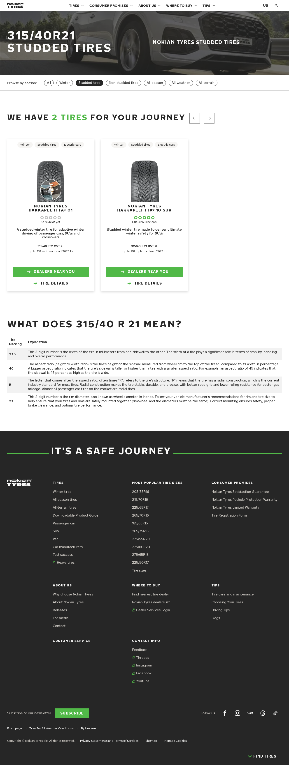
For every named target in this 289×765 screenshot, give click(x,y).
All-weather (181, 83)
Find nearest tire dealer (150, 594)
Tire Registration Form (229, 515)
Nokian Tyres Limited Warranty (235, 507)
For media (60, 618)
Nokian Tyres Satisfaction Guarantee (240, 492)
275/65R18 (140, 554)
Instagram (144, 665)
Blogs (216, 618)
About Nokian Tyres (68, 602)
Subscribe (72, 713)
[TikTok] (275, 713)
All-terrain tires (64, 507)
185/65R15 (140, 523)
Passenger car (64, 523)
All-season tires (65, 499)
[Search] (276, 5)
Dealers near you (54, 271)
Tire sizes (139, 570)
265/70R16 (140, 515)
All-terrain (207, 83)
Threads (142, 657)
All (49, 83)
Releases (60, 610)
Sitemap (151, 740)
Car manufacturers (68, 547)
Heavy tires (66, 562)
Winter (64, 83)
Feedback (139, 650)
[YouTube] (250, 713)
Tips (206, 5)
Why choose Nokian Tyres (73, 594)
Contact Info (146, 641)
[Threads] (262, 713)
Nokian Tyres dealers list (151, 602)
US (265, 5)
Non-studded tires (123, 83)
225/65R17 (140, 507)
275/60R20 (141, 547)
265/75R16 (140, 531)
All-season (155, 83)
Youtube (142, 681)
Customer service (72, 641)
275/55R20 (141, 539)
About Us (147, 5)
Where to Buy (179, 5)
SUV (56, 531)
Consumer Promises (108, 5)
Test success (63, 554)
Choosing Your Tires (227, 602)
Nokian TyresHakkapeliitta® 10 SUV (144, 208)
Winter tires (62, 492)
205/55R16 (140, 492)
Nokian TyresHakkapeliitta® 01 (51, 208)
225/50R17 (140, 562)
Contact (59, 626)
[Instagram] (237, 713)
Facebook (143, 673)
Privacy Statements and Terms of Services (109, 740)
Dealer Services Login (153, 610)
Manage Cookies (175, 740)
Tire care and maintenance (233, 594)
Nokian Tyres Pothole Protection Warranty (244, 499)
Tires (74, 5)
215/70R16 (140, 499)
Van (55, 539)
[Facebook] (225, 713)
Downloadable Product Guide (75, 515)
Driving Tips (221, 610)
